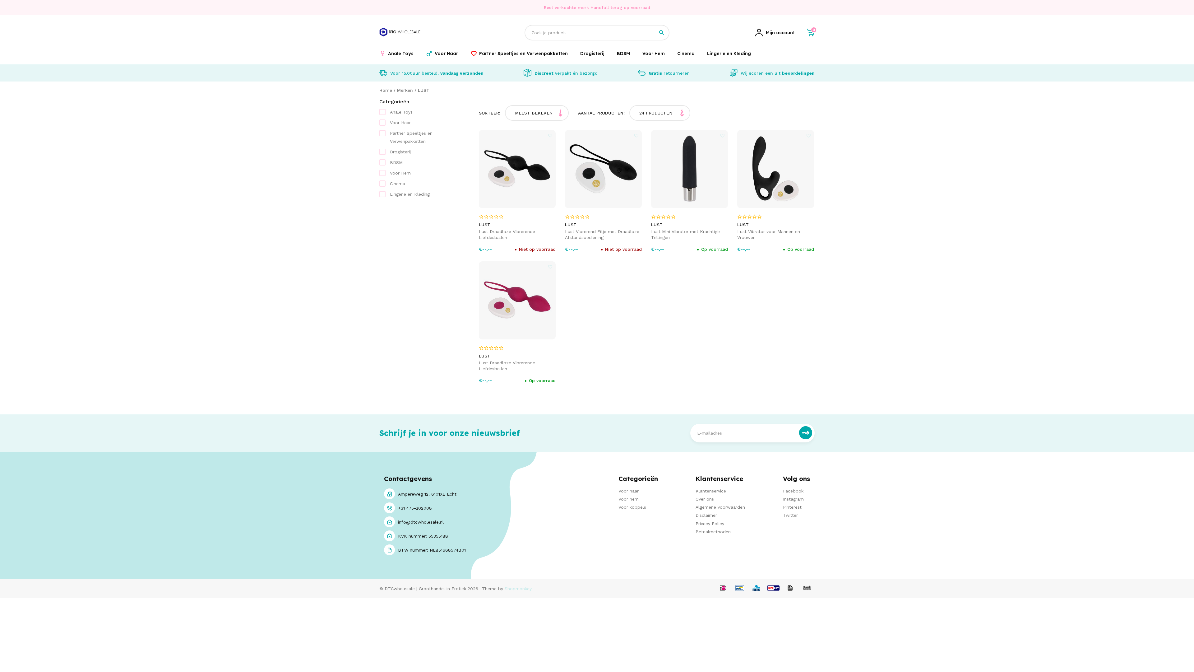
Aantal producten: (601, 112)
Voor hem (628, 499)
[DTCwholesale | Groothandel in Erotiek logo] (399, 39)
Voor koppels (632, 507)
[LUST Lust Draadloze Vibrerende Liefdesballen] (517, 169)
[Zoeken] (661, 32)
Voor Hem (400, 172)
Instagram (793, 499)
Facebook (793, 490)
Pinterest (792, 507)
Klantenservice (711, 490)
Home (385, 90)
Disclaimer (706, 515)
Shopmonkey (518, 588)
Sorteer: (489, 112)
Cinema (397, 183)
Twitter (790, 515)
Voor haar (628, 490)
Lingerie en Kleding (410, 194)
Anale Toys (401, 112)
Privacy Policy (710, 523)
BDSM (396, 162)
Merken (405, 90)
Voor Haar (400, 122)
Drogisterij (400, 151)
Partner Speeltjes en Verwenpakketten (411, 137)
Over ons (705, 499)
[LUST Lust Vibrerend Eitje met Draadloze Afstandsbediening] (603, 169)
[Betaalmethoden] (723, 588)
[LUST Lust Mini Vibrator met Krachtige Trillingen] (689, 169)
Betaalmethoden (713, 531)
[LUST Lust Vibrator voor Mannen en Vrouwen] (775, 169)
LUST (423, 90)
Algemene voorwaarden (720, 507)
